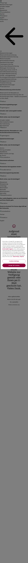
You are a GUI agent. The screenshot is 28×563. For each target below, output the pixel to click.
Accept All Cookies (14, 265)
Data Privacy (16, 256)
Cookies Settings (14, 261)
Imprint (22, 256)
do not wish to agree (7, 249)
